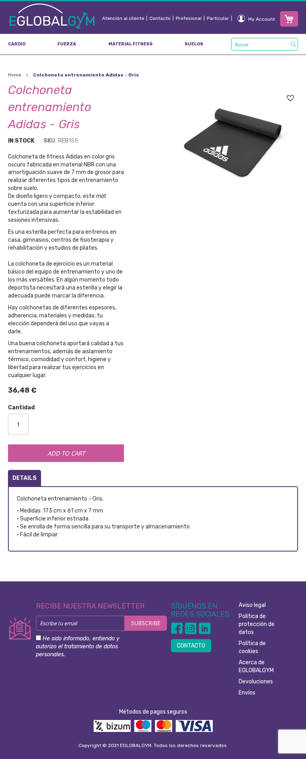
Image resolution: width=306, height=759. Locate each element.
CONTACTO (191, 645)
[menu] (153, 44)
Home (14, 75)
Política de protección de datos (257, 624)
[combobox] (264, 44)
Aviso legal (252, 605)
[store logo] (52, 16)
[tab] (24, 478)
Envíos (247, 692)
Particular (218, 18)
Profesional (189, 18)
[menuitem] (16, 44)
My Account (261, 19)
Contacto (160, 18)
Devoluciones (256, 681)
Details (24, 478)
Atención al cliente (123, 18)
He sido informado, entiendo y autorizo (78, 646)
